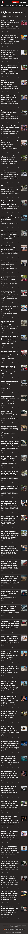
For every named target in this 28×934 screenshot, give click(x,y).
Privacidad (19, 925)
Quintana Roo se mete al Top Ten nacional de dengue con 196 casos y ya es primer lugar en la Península (10, 803)
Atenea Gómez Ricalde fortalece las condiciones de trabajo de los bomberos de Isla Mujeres (10, 893)
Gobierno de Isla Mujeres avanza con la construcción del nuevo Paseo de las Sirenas (9, 653)
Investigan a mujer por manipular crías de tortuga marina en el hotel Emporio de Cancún (10, 698)
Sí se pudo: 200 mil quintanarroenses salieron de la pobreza (10, 22)
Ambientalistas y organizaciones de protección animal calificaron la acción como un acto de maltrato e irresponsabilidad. (10, 778)
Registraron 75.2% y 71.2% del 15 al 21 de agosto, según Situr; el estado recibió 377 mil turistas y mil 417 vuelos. (10, 688)
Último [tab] (4, 16)
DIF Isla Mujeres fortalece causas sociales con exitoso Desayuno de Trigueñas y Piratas (10, 82)
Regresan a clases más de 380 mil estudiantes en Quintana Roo (9, 112)
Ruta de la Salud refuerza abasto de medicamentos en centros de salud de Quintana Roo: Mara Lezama (9, 67)
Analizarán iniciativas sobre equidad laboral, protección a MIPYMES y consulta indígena (9, 503)
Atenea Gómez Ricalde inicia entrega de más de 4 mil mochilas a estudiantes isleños (10, 127)
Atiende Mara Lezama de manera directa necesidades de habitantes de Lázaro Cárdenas (10, 353)
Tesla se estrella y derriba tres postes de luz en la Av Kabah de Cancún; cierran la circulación (10, 623)
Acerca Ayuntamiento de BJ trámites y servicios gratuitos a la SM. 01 (9, 278)
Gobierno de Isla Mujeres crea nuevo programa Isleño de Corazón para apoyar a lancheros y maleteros (9, 308)
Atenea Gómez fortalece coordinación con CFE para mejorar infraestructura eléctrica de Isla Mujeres (10, 533)
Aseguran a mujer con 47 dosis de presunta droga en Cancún (9, 593)
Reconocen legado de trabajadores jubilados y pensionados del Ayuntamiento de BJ (9, 368)
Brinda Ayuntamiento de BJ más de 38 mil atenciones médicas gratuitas (9, 52)
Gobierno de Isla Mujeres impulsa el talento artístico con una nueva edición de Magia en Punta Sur (9, 833)
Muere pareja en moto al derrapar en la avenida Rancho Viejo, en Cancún (9, 187)
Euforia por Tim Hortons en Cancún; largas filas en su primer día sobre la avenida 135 (10, 203)
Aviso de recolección (14, 926)
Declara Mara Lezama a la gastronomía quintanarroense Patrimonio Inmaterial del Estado (10, 143)
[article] (14, 26)
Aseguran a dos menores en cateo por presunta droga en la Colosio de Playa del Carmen (9, 383)
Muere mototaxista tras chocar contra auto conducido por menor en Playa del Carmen (9, 233)
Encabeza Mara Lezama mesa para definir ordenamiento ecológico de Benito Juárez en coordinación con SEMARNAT (9, 818)
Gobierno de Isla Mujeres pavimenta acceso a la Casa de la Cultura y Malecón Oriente (9, 338)
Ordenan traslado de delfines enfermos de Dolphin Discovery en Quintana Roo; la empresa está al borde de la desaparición (10, 758)
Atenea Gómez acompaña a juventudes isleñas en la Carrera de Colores (10, 37)
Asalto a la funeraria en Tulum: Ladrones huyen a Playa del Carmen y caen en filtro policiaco (10, 173)
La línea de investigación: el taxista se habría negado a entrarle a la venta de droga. (8, 402)
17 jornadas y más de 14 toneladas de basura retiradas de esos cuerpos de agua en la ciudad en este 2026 (10, 492)
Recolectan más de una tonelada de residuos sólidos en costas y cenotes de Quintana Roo (9, 458)
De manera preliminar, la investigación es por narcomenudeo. (7, 387)
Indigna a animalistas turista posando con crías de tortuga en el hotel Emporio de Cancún (9, 773)
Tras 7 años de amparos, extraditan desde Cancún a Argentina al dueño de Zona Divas (9, 848)
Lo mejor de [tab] (10, 16)
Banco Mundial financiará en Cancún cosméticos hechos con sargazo (10, 713)
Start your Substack (9, 929)
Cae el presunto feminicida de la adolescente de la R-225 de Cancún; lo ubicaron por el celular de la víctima (10, 413)
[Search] (25, 16)
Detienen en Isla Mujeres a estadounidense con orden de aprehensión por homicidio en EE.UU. (10, 263)
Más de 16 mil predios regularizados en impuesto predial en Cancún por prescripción (9, 788)
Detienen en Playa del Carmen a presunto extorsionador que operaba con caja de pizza (9, 608)
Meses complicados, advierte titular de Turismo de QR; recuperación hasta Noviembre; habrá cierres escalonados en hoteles (10, 323)
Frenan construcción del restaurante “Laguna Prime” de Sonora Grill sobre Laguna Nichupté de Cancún (10, 473)
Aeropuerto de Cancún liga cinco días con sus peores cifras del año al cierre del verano (9, 548)
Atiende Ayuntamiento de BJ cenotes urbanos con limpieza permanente (10, 488)
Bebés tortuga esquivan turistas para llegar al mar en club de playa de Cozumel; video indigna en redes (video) (10, 668)
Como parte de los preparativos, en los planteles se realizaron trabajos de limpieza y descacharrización (9, 117)
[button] (2, 5)
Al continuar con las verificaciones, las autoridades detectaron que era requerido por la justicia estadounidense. (10, 267)
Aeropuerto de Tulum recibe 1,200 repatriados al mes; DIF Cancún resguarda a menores (10, 218)
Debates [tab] (17, 16)
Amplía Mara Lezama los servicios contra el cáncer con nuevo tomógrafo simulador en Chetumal (10, 638)
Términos (24, 925)
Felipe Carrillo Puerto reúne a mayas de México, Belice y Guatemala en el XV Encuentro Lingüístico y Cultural (10, 248)
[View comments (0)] (8, 32)
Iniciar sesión (23, 2)
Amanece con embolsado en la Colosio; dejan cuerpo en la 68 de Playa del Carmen (10, 863)
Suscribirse (15, 2)
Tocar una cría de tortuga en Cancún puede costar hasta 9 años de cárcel (9, 578)
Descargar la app (20, 929)
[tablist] (10, 16)
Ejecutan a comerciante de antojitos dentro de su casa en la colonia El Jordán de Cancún (10, 743)
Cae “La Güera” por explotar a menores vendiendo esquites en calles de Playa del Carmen (9, 728)
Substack (7, 932)
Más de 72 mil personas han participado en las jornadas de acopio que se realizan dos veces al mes (10, 102)
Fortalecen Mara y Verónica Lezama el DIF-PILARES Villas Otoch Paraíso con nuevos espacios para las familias (10, 878)
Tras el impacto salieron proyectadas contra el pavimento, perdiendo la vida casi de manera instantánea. (10, 192)
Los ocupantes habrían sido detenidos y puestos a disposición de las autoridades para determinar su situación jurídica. (10, 177)
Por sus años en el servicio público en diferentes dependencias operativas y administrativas (8, 372)
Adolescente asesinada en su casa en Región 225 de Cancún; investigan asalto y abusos (10, 443)
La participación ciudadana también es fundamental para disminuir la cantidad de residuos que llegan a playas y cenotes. (10, 462)
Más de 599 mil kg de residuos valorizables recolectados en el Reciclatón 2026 (8, 97)
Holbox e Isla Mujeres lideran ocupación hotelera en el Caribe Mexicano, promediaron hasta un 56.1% (9, 683)
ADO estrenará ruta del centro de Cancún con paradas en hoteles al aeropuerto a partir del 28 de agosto (9, 563)
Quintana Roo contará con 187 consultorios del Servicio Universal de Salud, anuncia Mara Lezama (10, 518)
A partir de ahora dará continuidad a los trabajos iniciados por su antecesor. (8, 432)
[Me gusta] (2, 32)
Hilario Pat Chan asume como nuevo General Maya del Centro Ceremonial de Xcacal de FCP (10, 428)
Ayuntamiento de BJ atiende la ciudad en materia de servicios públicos (8, 158)
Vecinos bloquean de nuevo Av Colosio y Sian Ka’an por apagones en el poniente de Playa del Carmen (9, 908)
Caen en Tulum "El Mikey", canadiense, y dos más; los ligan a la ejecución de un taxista (10, 398)
